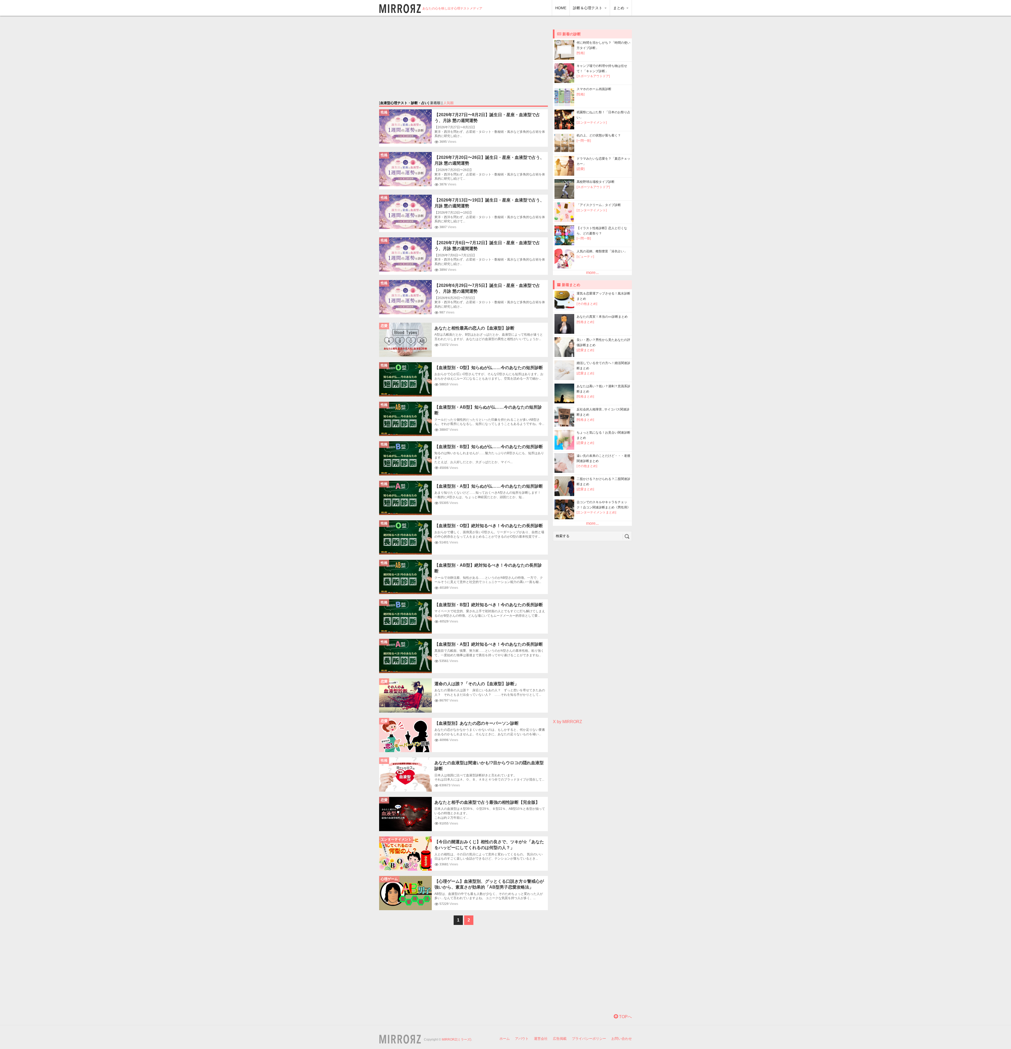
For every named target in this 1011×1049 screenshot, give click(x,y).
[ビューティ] (585, 256)
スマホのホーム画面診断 (594, 89)
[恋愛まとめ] (585, 350)
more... (592, 272)
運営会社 (541, 1039)
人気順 (448, 103)
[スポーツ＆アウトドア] (593, 76)
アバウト (522, 1039)
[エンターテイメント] (592, 122)
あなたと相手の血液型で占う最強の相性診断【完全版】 (487, 802)
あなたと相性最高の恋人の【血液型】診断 (474, 328)
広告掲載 (560, 1039)
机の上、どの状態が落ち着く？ (599, 135)
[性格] (580, 53)
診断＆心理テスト (588, 8)
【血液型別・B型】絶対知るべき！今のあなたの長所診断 (488, 604)
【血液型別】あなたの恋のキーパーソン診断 (476, 723)
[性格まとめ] (585, 322)
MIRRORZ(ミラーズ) (456, 1039)
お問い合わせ (621, 1039)
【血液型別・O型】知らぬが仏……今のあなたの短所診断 (488, 367)
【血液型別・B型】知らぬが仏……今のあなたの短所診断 (488, 446)
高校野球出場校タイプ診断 (595, 182)
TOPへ (625, 1016)
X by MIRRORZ (567, 721)
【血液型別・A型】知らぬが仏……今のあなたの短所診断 (488, 486)
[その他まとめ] (587, 304)
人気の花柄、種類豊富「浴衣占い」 (602, 251)
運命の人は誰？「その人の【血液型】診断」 (476, 684)
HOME (560, 8)
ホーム (504, 1039)
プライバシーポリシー (589, 1039)
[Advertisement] (463, 58)
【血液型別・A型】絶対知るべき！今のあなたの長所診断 (488, 644)
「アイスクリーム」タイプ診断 (599, 205)
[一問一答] (584, 141)
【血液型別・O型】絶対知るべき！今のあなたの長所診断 (488, 525)
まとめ (619, 8)
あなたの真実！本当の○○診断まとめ (602, 316)
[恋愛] (580, 169)
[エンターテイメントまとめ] (596, 512)
